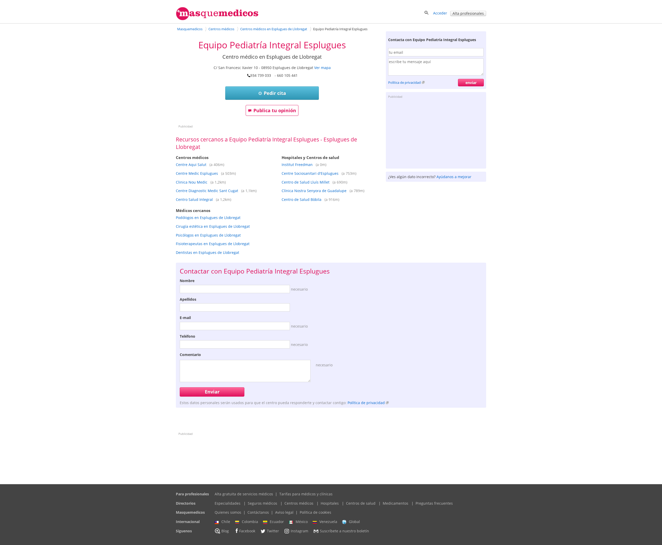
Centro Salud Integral (194, 199)
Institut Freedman (297, 164)
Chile (225, 521)
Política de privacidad (404, 82)
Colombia (250, 521)
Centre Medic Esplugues (197, 173)
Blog (225, 530)
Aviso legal (284, 512)
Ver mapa (322, 67)
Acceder (440, 13)
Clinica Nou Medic (191, 182)
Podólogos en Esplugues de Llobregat (208, 217)
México (302, 521)
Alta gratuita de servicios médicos (244, 493)
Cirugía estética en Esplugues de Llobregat (213, 226)
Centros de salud (360, 503)
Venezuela (328, 521)
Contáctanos (258, 512)
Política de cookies (315, 512)
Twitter (273, 530)
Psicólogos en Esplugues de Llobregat (208, 235)
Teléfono (187, 336)
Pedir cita (275, 93)
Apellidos (188, 299)
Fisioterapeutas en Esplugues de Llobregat (213, 243)
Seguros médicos (262, 503)
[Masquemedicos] (217, 19)
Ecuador (277, 521)
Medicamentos (395, 503)
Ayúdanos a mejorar (454, 176)
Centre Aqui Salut (191, 164)
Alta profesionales (468, 13)
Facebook (247, 530)
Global (354, 521)
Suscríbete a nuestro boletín (344, 530)
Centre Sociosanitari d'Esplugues (310, 173)
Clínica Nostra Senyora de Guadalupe (314, 190)
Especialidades (227, 503)
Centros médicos (298, 503)
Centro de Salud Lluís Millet (305, 182)
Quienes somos (228, 512)
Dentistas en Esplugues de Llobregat (207, 252)
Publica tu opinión (274, 110)
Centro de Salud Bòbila (301, 199)
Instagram (299, 530)
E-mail (185, 317)
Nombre (187, 280)
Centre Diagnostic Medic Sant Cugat (207, 190)
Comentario (190, 354)
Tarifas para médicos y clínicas (306, 493)
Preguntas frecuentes (434, 503)
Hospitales (330, 503)
